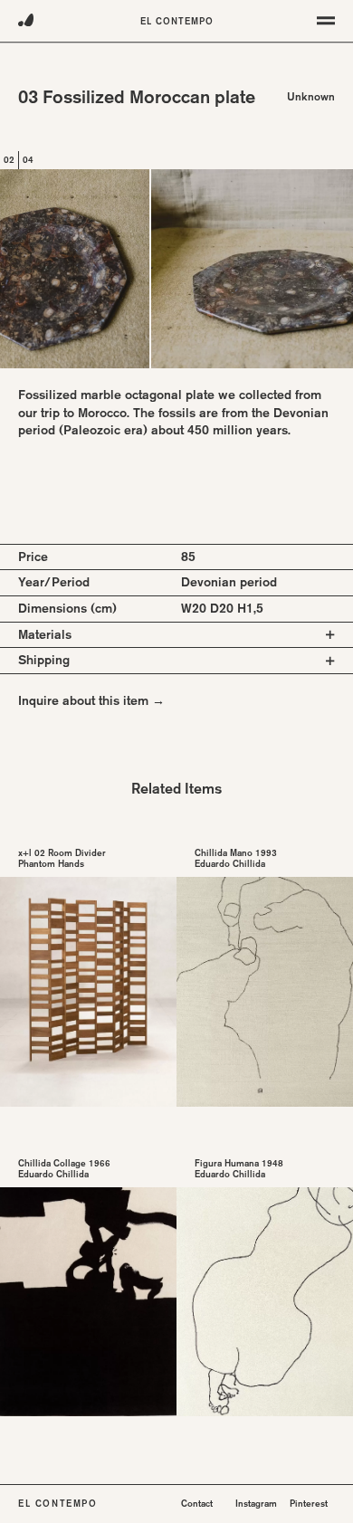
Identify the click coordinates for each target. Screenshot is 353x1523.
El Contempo (177, 21)
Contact (197, 1503)
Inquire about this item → (91, 701)
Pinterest (309, 1503)
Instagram (256, 1503)
